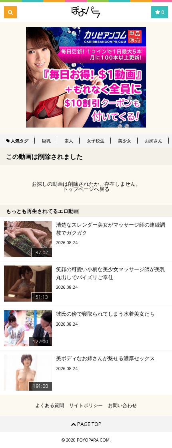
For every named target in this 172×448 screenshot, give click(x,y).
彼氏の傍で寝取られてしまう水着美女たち (105, 313)
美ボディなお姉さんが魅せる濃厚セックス (105, 358)
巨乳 (46, 141)
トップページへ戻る (86, 189)
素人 (68, 141)
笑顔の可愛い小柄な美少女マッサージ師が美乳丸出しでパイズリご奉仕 (110, 273)
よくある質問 (49, 405)
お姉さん (153, 141)
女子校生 (95, 141)
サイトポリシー (86, 405)
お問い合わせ (122, 405)
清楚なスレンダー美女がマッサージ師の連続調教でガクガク (110, 228)
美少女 (124, 141)
